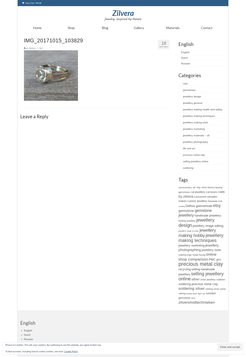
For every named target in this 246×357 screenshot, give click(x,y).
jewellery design (192, 96)
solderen (220, 279)
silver (195, 279)
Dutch (184, 57)
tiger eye (201, 293)
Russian (185, 63)
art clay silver (200, 187)
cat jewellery (198, 191)
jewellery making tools (195, 122)
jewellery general (192, 103)
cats (185, 83)
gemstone (186, 211)
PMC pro (215, 259)
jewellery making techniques (199, 115)
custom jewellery (197, 200)
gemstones (189, 90)
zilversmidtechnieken (196, 302)
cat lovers (212, 191)
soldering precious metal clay (198, 284)
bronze (211, 187)
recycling (184, 269)
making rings (185, 255)
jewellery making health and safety (202, 109)
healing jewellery (187, 220)
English (185, 52)
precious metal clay (194, 154)
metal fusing (199, 255)
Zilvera (123, 12)
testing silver (191, 293)
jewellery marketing (194, 128)
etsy (217, 205)
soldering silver (191, 288)
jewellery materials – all (196, 135)
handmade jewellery (207, 215)
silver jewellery (208, 279)
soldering (188, 167)
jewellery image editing (208, 226)
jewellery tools (211, 250)
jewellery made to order (188, 231)
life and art (189, 148)
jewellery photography (195, 141)
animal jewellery (185, 187)
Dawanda (212, 201)
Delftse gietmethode (198, 206)
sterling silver (212, 289)
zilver (193, 298)
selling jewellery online (195, 161)
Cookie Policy (71, 351)
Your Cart (33, 3)
